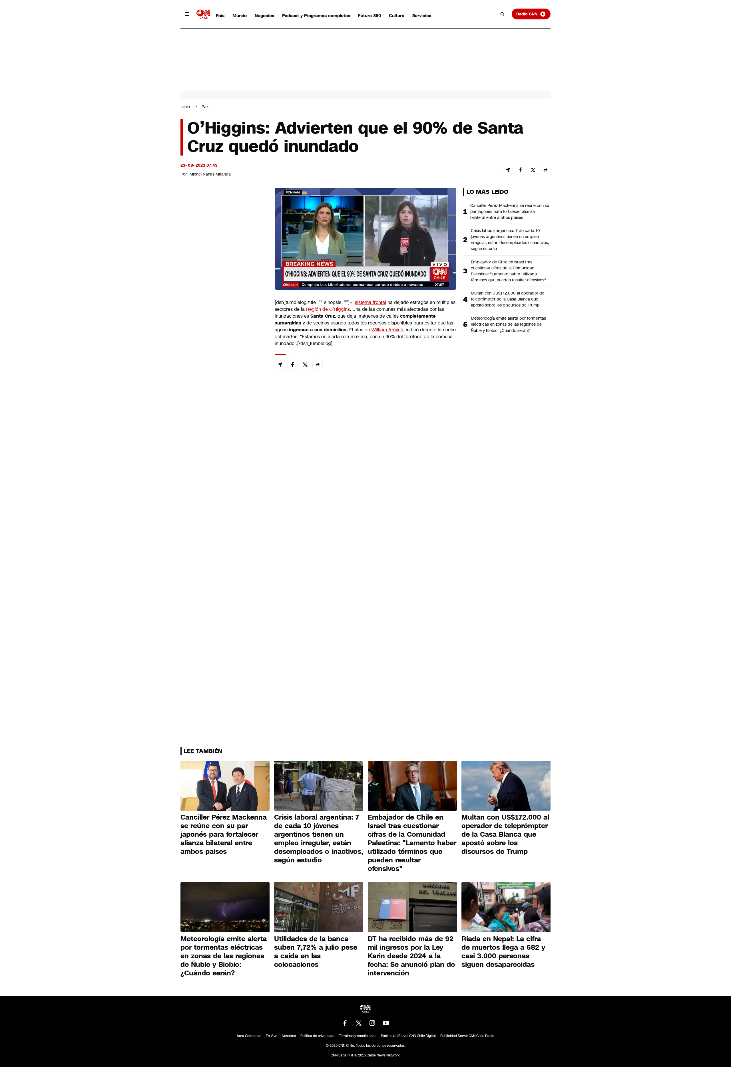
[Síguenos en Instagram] (372, 1023)
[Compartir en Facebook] (520, 170)
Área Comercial (249, 1036)
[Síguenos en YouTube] (386, 1023)
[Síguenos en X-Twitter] (358, 1023)
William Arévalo (387, 329)
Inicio (185, 107)
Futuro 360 (369, 16)
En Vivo (271, 1036)
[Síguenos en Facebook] (345, 1023)
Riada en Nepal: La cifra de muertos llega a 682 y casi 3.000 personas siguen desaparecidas (503, 951)
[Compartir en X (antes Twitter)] (533, 170)
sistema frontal (370, 302)
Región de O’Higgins (328, 309)
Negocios (264, 16)
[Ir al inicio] (203, 14)
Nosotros (289, 1036)
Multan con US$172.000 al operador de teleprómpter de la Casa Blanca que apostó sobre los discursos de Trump (507, 299)
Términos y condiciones (357, 1036)
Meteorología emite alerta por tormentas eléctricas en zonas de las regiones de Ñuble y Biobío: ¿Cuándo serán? (508, 324)
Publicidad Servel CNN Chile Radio (467, 1036)
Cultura (396, 16)
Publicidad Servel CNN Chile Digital (408, 1036)
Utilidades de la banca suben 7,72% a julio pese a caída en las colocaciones (315, 951)
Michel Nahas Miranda (210, 174)
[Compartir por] (545, 170)
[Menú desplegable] (187, 14)
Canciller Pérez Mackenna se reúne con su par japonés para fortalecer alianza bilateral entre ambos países (509, 211)
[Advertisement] (223, 514)
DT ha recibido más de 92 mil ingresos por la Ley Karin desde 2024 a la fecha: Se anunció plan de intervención (411, 956)
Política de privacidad (317, 1036)
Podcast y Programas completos (316, 16)
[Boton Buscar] (502, 14)
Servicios (421, 16)
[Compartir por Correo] (508, 170)
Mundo (239, 16)
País (220, 16)
